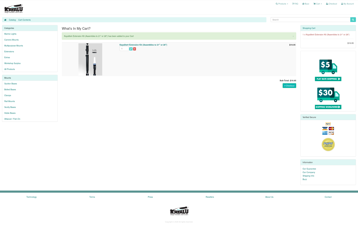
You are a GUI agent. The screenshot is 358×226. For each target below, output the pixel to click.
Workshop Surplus (12, 63)
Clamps (7, 95)
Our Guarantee (309, 168)
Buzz (305, 179)
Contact (328, 196)
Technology (31, 196)
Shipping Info (308, 175)
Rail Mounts (9, 101)
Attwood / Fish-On (12, 118)
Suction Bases (10, 83)
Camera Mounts (11, 39)
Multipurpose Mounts (13, 45)
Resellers (210, 196)
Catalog (12, 19)
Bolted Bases (10, 89)
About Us (269, 196)
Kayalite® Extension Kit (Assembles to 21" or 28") (327, 34)
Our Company (309, 172)
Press (150, 196)
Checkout (289, 85)
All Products (9, 69)
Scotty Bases (10, 107)
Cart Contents (24, 19)
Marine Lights (10, 33)
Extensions (9, 51)
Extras (7, 57)
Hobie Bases (10, 113)
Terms (92, 196)
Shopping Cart (309, 28)
